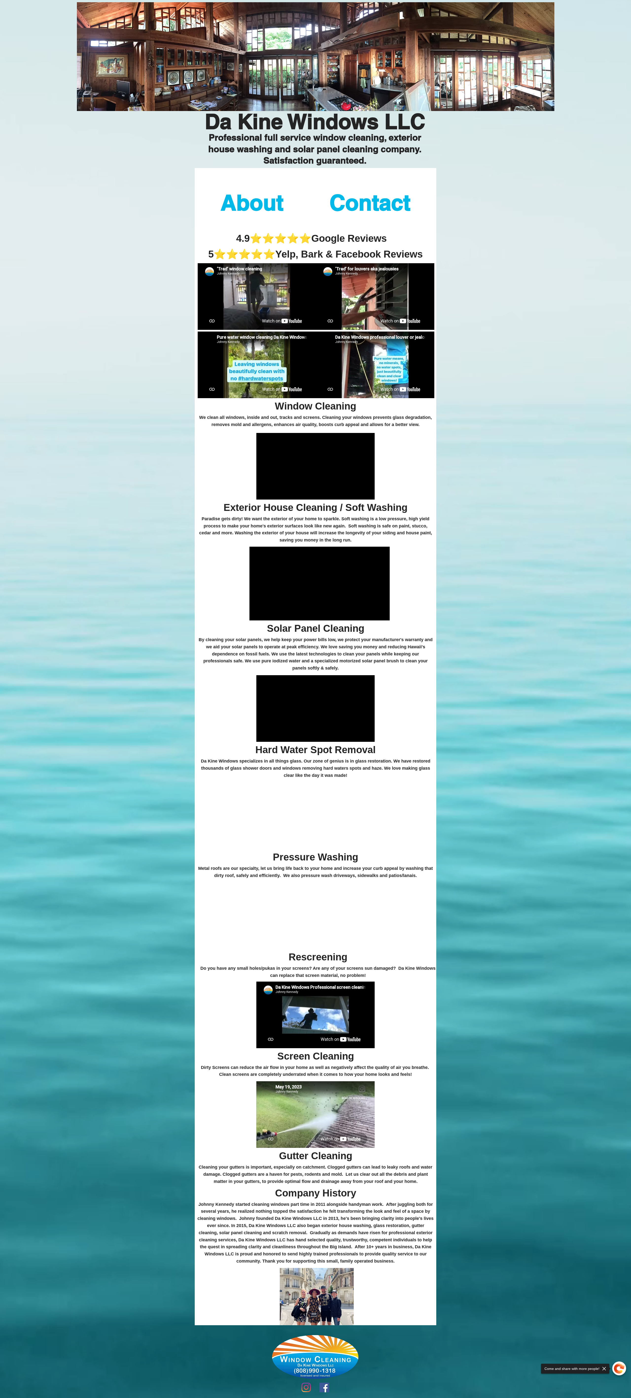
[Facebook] (324, 1387)
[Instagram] (306, 1387)
